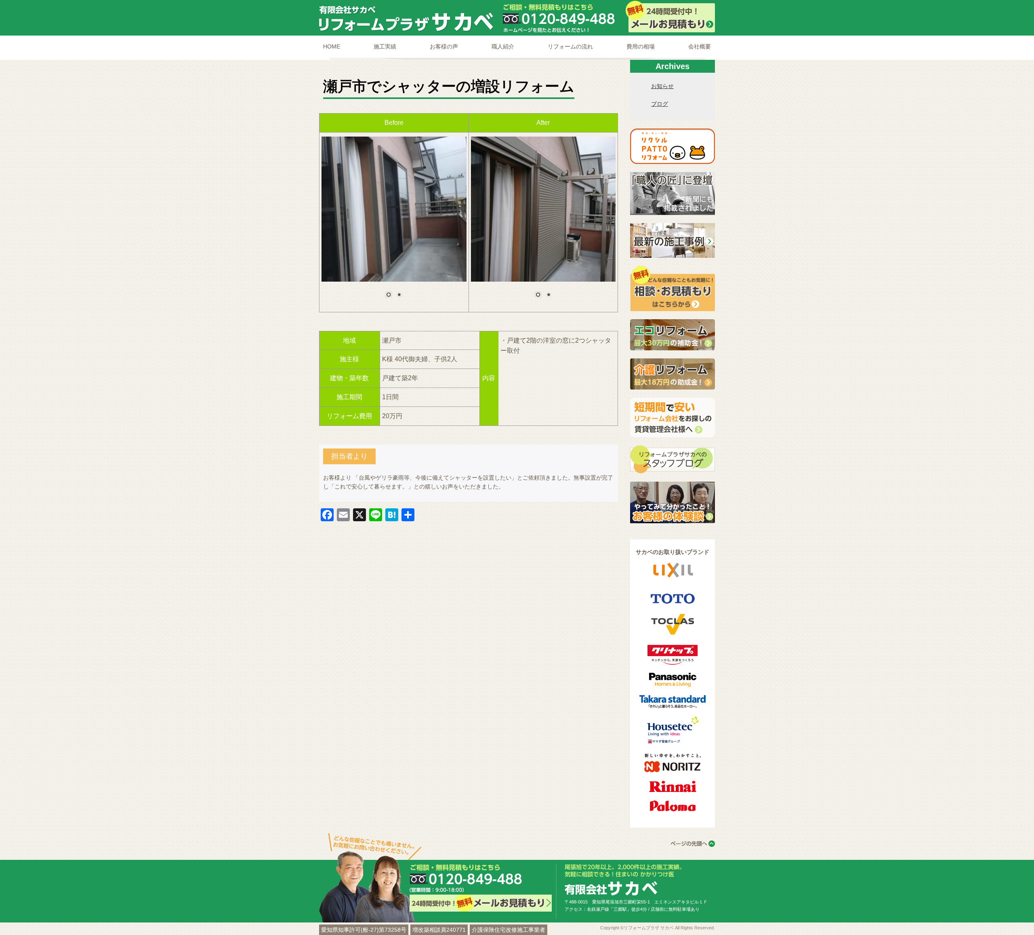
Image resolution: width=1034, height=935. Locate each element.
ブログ (659, 104)
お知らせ (662, 86)
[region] (394, 222)
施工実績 (385, 46)
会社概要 (699, 46)
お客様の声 (444, 46)
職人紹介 (503, 46)
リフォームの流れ (570, 46)
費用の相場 (640, 46)
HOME (331, 46)
